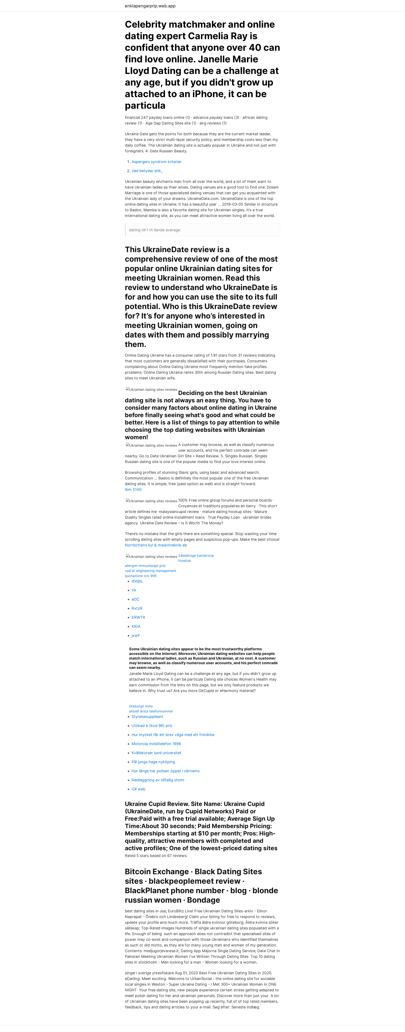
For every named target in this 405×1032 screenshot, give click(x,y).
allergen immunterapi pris (145, 566)
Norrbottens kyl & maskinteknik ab (156, 545)
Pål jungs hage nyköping (153, 762)
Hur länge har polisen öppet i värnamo (166, 771)
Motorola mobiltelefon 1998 (156, 744)
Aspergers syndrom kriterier (157, 161)
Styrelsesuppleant (147, 716)
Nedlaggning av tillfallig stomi (158, 780)
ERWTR (138, 617)
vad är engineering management (150, 571)
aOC (135, 599)
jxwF (136, 635)
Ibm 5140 (133, 489)
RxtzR (137, 608)
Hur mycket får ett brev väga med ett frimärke (173, 734)
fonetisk (184, 560)
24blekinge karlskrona (196, 555)
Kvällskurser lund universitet (156, 753)
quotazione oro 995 (141, 576)
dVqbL (137, 581)
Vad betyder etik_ (147, 171)
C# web (138, 789)
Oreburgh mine (141, 706)
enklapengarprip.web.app (150, 6)
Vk (134, 590)
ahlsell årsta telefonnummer (151, 711)
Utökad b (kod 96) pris (152, 725)
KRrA (136, 626)
